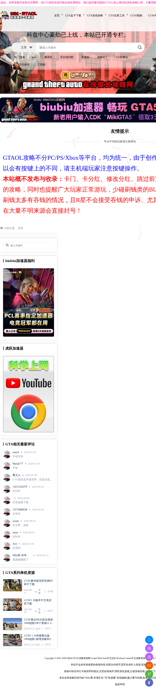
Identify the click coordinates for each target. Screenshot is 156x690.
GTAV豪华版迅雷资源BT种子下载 (38, 582)
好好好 (17, 491)
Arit (15, 543)
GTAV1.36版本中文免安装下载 (38, 602)
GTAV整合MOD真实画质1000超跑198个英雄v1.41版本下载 (38, 621)
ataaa (15, 532)
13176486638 (20, 509)
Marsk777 (18, 463)
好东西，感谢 (21, 525)
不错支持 (18, 456)
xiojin (16, 521)
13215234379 (20, 486)
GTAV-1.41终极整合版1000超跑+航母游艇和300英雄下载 (38, 637)
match (16, 452)
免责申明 (120, 684)
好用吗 (17, 548)
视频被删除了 (21, 559)
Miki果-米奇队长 (21, 555)
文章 (24, 47)
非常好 (17, 513)
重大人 (17, 475)
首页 (57, 15)
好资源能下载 (21, 502)
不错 (15, 467)
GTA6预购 (136, 15)
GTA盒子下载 (73, 15)
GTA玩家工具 (117, 15)
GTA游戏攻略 (95, 15)
